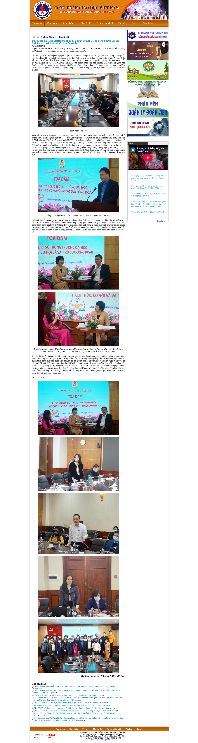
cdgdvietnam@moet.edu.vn (106, 740)
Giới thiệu (73, 729)
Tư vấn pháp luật (114, 729)
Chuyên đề (97, 729)
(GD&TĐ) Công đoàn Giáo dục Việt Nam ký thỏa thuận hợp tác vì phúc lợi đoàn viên (66, 703)
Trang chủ (60, 729)
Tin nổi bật (64, 37)
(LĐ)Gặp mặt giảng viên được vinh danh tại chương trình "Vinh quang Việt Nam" (64, 695)
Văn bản (129, 729)
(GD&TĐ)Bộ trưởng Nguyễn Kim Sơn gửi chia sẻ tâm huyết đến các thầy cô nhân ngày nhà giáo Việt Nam (75, 686)
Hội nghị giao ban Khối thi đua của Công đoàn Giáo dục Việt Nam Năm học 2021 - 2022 (67, 705)
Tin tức (85, 729)
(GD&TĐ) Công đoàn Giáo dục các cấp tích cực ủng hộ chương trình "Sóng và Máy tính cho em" (71, 711)
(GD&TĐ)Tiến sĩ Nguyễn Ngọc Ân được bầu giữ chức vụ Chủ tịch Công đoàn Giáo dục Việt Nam (71, 708)
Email (139, 729)
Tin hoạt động (47, 37)
